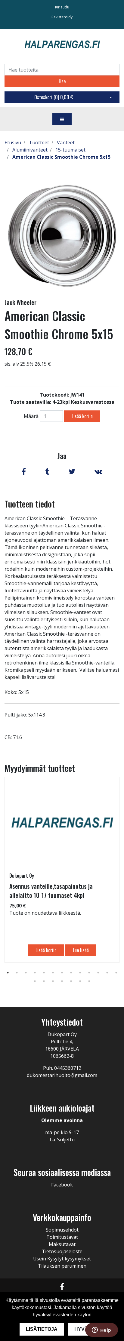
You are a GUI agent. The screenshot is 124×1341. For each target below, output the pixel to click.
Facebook (62, 1184)
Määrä (31, 416)
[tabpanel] (62, 870)
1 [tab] (8, 973)
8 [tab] (71, 973)
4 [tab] (35, 973)
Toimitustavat (62, 1237)
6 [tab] (53, 973)
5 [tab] (44, 973)
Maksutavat (62, 1244)
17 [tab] (62, 981)
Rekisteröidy (62, 17)
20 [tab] (89, 981)
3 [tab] (26, 973)
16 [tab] (53, 981)
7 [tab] (62, 973)
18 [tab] (71, 981)
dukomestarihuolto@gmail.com (62, 1075)
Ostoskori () (53, 97)
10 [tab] (89, 973)
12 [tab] (107, 973)
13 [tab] (116, 973)
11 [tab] (98, 973)
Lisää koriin (82, 416)
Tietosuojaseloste (62, 1251)
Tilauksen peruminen (62, 1266)
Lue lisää (81, 950)
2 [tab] (17, 973)
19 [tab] (80, 981)
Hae (62, 81)
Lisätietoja (41, 1329)
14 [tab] (35, 981)
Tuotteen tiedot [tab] (30, 504)
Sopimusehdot (62, 1229)
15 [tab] (44, 981)
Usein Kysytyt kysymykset (62, 1258)
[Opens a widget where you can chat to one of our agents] (101, 1330)
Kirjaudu (62, 7)
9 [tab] (80, 973)
